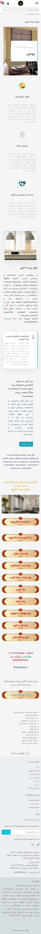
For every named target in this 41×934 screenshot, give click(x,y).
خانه (37, 767)
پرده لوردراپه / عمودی (29, 732)
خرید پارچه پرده (34, 774)
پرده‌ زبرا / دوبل (31, 718)
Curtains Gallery (33, 800)
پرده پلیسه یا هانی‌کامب (28, 723)
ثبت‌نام (6, 832)
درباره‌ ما (36, 785)
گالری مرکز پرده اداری (29, 743)
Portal (14, 930)
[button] (4, 3)
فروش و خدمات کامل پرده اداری (25, 712)
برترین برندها (22, 145)
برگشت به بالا (18, 753)
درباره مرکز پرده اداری (29, 740)
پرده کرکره (33, 729)
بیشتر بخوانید (26, 444)
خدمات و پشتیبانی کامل (22, 194)
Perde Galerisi (34, 808)
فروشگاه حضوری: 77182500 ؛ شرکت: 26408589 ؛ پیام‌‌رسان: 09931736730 (23, 866)
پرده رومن (33, 726)
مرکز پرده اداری (34, 778)
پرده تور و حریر (31, 735)
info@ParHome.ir (21, 872)
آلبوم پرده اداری (31, 715)
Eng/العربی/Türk (33, 788)
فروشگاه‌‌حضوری (34, 771)
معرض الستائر (34, 804)
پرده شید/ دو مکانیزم (29, 721)
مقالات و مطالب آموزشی (31, 820)
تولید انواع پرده (22, 96)
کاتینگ (37, 781)
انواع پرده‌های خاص (29, 737)
